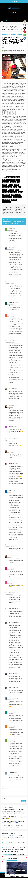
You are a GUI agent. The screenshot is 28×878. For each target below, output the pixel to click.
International (6, 34)
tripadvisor (10, 189)
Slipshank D (11, 772)
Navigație (10, 185)
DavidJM (11, 314)
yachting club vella (7, 197)
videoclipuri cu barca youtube (10, 192)
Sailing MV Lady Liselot (8, 45)
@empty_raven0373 (6, 842)
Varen (16, 189)
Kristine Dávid (12, 340)
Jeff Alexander (12, 582)
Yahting (14, 34)
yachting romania (18, 197)
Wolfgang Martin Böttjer (14, 622)
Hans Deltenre (12, 463)
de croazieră (6, 182)
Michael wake (12, 545)
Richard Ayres (12, 302)
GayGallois (11, 726)
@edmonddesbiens (6, 847)
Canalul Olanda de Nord (8, 180)
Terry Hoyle (11, 281)
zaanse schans (6, 202)
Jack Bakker (11, 568)
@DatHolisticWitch (6, 854)
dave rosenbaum (12, 450)
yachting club (6, 194)
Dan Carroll (11, 247)
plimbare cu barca (7, 187)
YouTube (19, 34)
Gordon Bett (11, 673)
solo (19, 187)
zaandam (14, 199)
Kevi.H (10, 740)
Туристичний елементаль (15, 438)
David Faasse (12, 388)
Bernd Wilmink (12, 687)
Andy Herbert (12, 712)
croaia (17, 180)
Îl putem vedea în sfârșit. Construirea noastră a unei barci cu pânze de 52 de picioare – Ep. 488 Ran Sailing (13, 849)
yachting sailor (6, 199)
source (3, 173)
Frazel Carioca (12, 228)
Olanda (16, 185)
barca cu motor (10, 177)
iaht (19, 182)
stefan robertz (12, 490)
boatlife (18, 177)
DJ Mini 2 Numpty (12, 592)
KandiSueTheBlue (12, 698)
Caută (3, 799)
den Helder (13, 182)
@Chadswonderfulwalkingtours (9, 835)
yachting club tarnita (16, 194)
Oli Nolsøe (11, 426)
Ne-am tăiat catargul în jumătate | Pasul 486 (13, 814)
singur (14, 187)
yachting (21, 192)
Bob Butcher (11, 405)
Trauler (4, 189)
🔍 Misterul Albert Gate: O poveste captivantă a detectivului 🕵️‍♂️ (13, 837)
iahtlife (4, 185)
